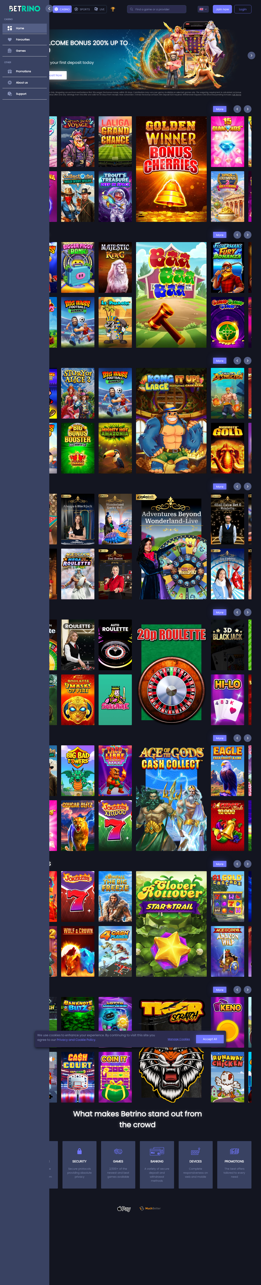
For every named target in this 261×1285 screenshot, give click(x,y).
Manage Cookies (179, 1039)
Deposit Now (53, 75)
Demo (78, 142)
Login (243, 9)
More (219, 109)
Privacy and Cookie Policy (76, 1040)
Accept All (210, 1039)
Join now (222, 9)
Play (78, 133)
